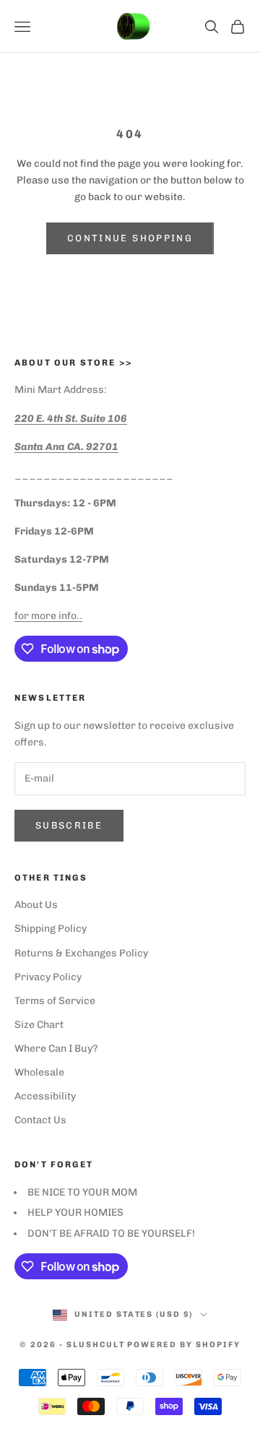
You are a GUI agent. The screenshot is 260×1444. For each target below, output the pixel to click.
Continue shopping (130, 238)
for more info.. (48, 616)
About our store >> (73, 363)
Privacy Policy (48, 977)
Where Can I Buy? (56, 1048)
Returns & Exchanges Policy (81, 953)
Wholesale (39, 1072)
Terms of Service (54, 1001)
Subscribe (69, 825)
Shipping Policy (50, 928)
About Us (36, 905)
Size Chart (39, 1025)
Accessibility (45, 1096)
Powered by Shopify (183, 1344)
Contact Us (40, 1120)
